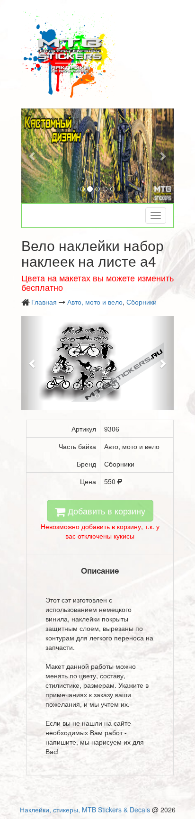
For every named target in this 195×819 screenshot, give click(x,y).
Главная (44, 301)
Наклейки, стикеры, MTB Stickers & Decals (85, 809)
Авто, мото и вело (95, 301)
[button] (32, 155)
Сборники (141, 301)
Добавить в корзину (105, 510)
